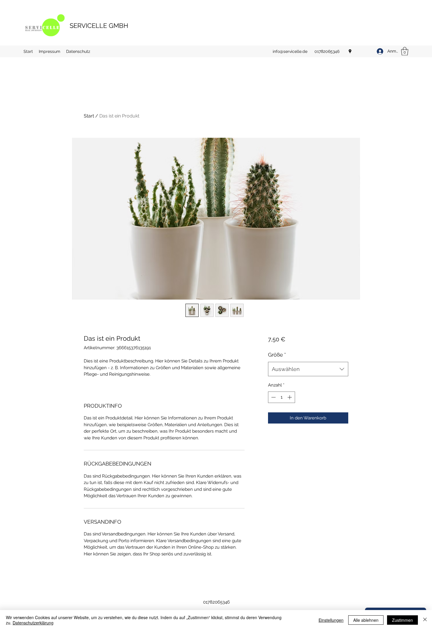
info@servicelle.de (290, 51)
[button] (404, 51)
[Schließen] (424, 620)
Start (89, 116)
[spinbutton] (281, 397)
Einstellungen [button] (331, 620)
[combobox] (308, 369)
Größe (277, 355)
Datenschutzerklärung (33, 623)
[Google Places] (350, 51)
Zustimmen (402, 620)
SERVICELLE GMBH (99, 25)
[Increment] (290, 397)
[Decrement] (273, 397)
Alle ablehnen (366, 620)
